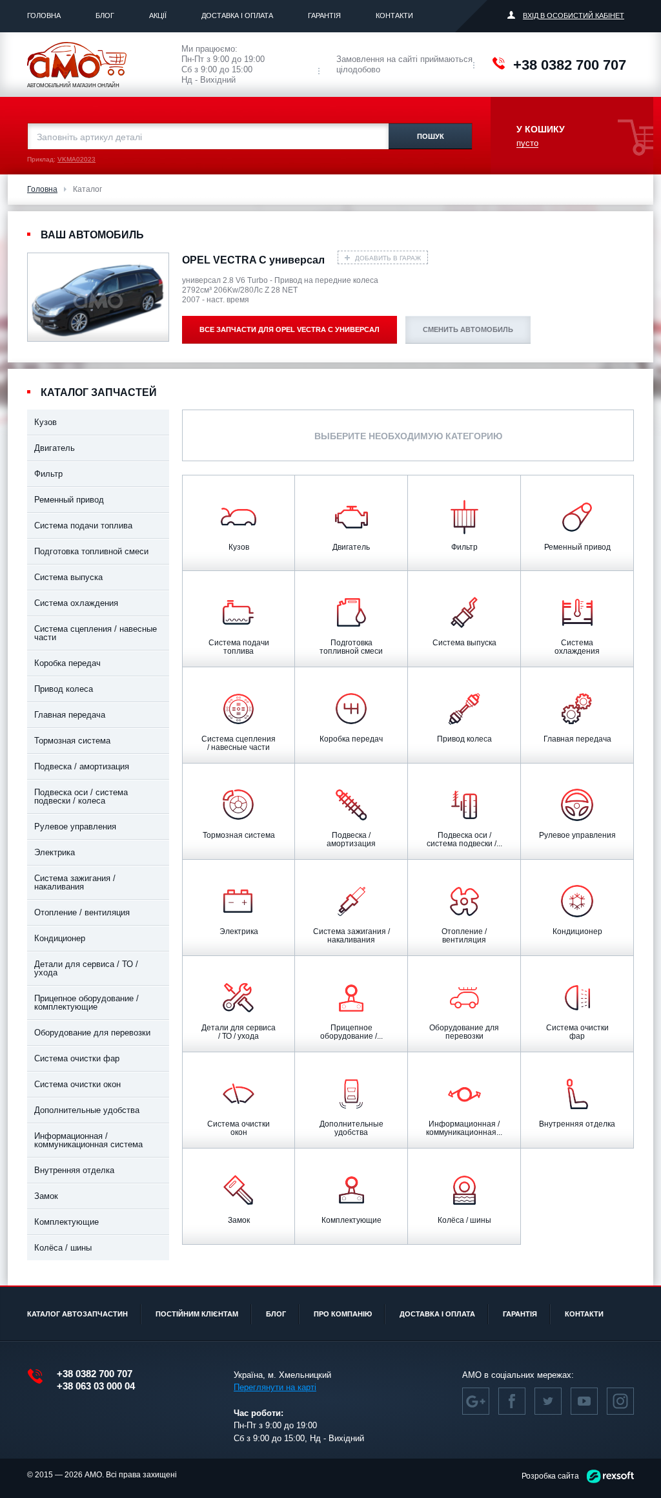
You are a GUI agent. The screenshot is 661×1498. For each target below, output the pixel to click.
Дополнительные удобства (86, 1110)
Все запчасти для (289, 329)
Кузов (45, 422)
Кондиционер (59, 938)
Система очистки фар (76, 1058)
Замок (46, 1196)
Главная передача (69, 715)
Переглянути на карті (275, 1387)
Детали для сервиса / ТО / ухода (86, 968)
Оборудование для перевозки (92, 1032)
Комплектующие (66, 1222)
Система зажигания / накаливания (75, 882)
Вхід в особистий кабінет (573, 15)
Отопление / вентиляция (82, 912)
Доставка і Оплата (237, 15)
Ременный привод (69, 500)
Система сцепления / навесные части (95, 633)
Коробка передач (67, 663)
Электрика (54, 852)
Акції (158, 15)
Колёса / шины (63, 1248)
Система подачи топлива (83, 525)
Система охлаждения (76, 603)
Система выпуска (68, 577)
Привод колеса (63, 689)
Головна (44, 15)
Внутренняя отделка (74, 1170)
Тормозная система (72, 740)
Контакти (394, 15)
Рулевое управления (75, 826)
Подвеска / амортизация (81, 766)
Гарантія (324, 15)
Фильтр (48, 474)
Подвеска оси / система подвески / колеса (81, 796)
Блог (105, 15)
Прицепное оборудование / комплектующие (86, 1002)
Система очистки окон (77, 1084)
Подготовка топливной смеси (91, 551)
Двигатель (54, 448)
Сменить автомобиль (468, 329)
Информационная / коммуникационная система (88, 1140)
